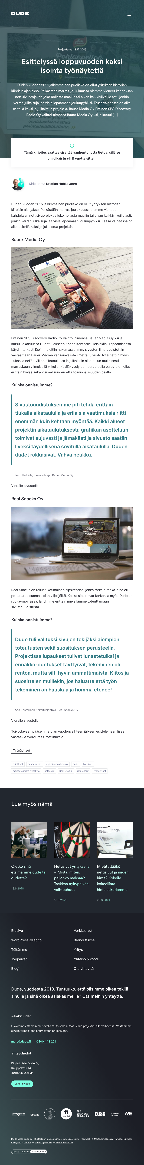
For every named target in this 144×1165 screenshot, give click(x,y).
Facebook (85, 1139)
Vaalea (16, 1151)
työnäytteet (100, 771)
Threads (118, 1139)
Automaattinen (38, 1151)
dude (75, 764)
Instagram (16, 1142)
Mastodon (99, 1139)
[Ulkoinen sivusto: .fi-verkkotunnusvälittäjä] (66, 1118)
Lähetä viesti (22, 1083)
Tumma (25, 1151)
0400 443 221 (46, 1041)
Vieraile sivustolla (24, 486)
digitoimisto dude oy (57, 764)
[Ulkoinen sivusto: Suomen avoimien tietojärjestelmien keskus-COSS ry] (100, 1115)
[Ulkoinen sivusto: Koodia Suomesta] (49, 1118)
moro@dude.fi (21, 1041)
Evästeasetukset (64, 1142)
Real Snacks (65, 771)
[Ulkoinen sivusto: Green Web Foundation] (83, 1116)
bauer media (34, 764)
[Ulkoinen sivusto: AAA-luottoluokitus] (129, 1115)
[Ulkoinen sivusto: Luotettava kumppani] (115, 1115)
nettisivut (49, 771)
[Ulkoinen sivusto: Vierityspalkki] (18, 1115)
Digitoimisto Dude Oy (21, 1139)
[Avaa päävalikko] (130, 13)
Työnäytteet (21, 750)
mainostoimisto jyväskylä (26, 771)
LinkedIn (127, 1139)
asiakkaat (18, 764)
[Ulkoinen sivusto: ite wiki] (35, 1115)
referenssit (83, 771)
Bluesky (109, 1139)
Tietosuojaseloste (43, 1142)
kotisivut (87, 764)
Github (27, 1142)
